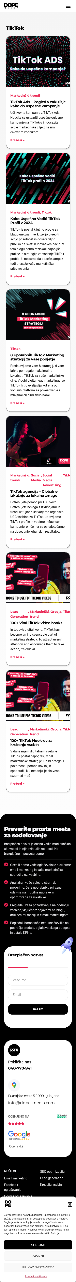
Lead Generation (19, 614)
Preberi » (17, 140)
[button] (70, 1204)
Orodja (55, 612)
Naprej (38, 1009)
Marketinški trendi (25, 95)
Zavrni (38, 1256)
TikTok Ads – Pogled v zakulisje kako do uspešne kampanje (37, 104)
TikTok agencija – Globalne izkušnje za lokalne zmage (33, 493)
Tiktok (47, 212)
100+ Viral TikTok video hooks (36, 623)
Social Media (36, 477)
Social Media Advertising (52, 480)
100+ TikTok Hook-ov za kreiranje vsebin (31, 742)
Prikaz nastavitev (38, 1267)
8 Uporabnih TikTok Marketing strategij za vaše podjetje (37, 357)
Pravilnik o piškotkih (36, 1276)
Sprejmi (38, 1245)
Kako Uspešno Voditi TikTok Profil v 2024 (35, 221)
